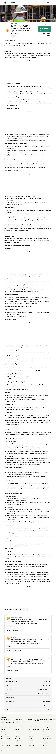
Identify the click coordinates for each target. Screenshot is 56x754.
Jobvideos (3, 740)
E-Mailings (3, 743)
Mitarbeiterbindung (33, 740)
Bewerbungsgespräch (34, 729)
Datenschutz (46, 736)
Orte (44, 734)
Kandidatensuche (5, 731)
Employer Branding (5, 738)
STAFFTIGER (14, 23)
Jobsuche (17, 731)
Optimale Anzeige (33, 731)
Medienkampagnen (5, 745)
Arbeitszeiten (18, 745)
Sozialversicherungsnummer (35, 743)
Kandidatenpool (4, 736)
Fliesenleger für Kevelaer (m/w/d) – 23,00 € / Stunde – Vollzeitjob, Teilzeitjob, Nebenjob (28, 660)
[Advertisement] (28, 71)
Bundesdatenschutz (47, 738)
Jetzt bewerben (44, 28)
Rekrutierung (32, 734)
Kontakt (45, 745)
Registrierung (46, 729)
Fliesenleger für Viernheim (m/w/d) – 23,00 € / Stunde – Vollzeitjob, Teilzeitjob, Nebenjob (29, 620)
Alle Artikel (31, 745)
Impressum (45, 743)
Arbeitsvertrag (18, 740)
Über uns (45, 731)
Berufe (16, 734)
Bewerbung (17, 738)
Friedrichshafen (46, 685)
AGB (44, 740)
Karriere (31, 738)
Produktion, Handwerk (16, 617)
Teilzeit (13, 36)
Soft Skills (31, 736)
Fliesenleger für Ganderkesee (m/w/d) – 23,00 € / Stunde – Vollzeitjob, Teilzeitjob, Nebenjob (27, 640)
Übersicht (3, 729)
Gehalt (16, 743)
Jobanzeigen (4, 734)
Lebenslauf (17, 736)
